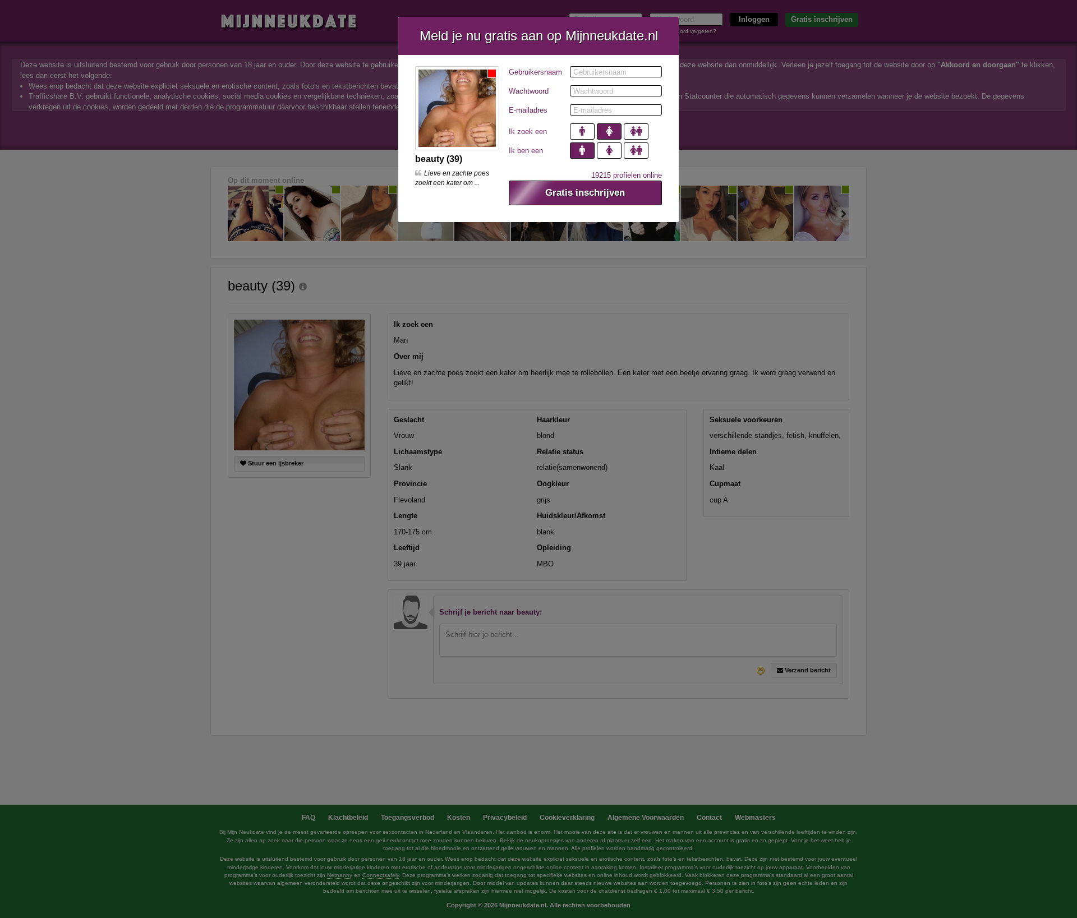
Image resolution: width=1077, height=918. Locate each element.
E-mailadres (528, 110)
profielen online (626, 175)
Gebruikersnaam (535, 72)
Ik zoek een (528, 131)
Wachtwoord (529, 91)
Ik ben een (526, 150)
